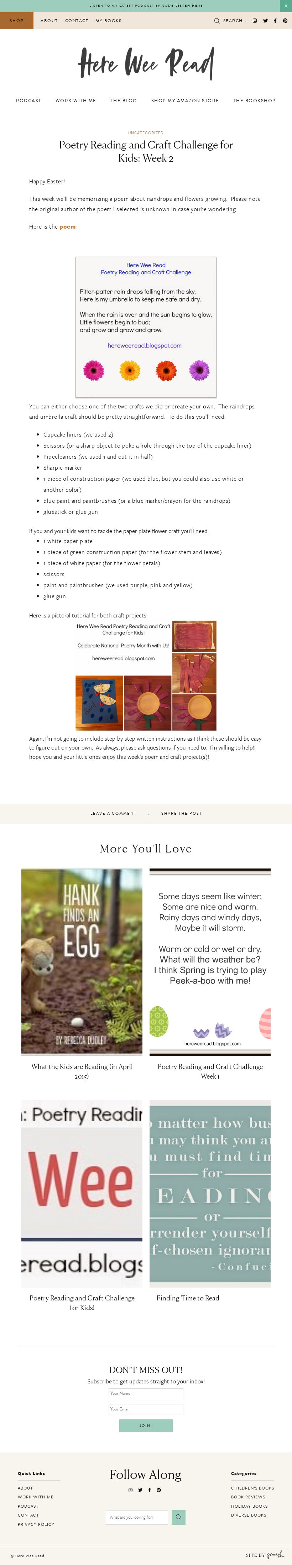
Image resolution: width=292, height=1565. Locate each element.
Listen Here (189, 6)
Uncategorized (146, 133)
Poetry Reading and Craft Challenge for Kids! (82, 1303)
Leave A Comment (113, 814)
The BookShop (255, 100)
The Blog (124, 100)
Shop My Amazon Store (185, 100)
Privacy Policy (36, 1524)
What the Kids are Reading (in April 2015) (82, 1072)
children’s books (252, 1488)
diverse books (248, 1515)
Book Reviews (248, 1496)
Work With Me (76, 100)
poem (67, 226)
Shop (17, 20)
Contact (77, 20)
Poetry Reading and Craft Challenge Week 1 (210, 1072)
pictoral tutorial (71, 615)
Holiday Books (249, 1506)
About (49, 20)
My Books (108, 20)
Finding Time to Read (188, 1298)
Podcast (28, 100)
